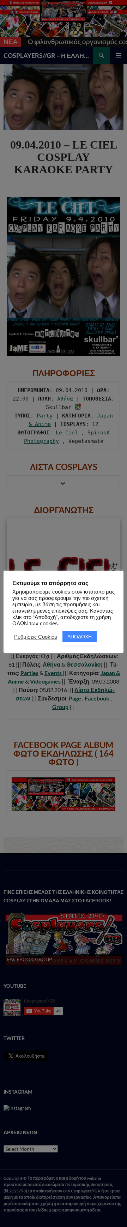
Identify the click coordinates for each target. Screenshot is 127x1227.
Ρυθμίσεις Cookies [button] (35, 637)
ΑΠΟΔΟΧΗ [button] (79, 636)
